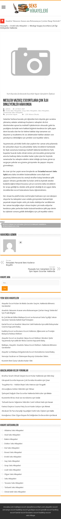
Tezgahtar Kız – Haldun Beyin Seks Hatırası (19, 385)
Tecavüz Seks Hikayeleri (13, 483)
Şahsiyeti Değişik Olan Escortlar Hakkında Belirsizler (22, 393)
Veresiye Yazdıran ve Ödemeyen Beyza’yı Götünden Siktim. (25, 356)
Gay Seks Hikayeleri (12, 461)
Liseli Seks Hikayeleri (12, 470)
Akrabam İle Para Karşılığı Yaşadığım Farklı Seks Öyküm (24, 411)
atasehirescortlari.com (36, 507)
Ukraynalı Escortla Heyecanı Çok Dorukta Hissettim (22, 380)
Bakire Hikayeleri (11, 439)
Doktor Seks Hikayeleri (13, 444)
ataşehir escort (51, 507)
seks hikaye (30, 515)
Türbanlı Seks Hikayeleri (13, 487)
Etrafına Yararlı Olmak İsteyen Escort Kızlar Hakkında (22, 376)
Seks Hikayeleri (43, 111)
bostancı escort (32, 513)
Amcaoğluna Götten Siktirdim (13, 389)
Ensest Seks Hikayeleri (13, 452)
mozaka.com (8, 507)
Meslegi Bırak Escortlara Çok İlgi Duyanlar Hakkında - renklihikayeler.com (25, 225)
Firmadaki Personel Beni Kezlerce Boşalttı (20, 263)
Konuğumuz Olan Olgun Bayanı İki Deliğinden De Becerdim (25, 415)
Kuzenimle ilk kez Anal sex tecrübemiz (17, 398)
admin (8, 109)
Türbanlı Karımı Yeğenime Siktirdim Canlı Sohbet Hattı (23, 402)
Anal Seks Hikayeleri (12, 435)
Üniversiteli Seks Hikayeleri (13, 113)
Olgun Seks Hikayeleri (13, 474)
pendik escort (46, 510)
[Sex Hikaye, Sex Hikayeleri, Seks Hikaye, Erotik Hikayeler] (30, 7)
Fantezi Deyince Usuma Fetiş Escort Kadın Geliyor (21, 406)
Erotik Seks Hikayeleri (18, 26)
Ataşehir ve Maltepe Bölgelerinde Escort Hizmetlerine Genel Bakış (28, 352)
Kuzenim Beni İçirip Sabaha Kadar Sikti (17, 361)
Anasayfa (4, 26)
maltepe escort (20, 507)
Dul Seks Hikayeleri (11, 448)
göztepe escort (34, 510)
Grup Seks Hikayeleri (29, 111)
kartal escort (21, 513)
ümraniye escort (9, 510)
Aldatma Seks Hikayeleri (14, 430)
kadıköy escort (22, 510)
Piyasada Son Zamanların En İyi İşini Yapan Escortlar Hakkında (41, 269)
